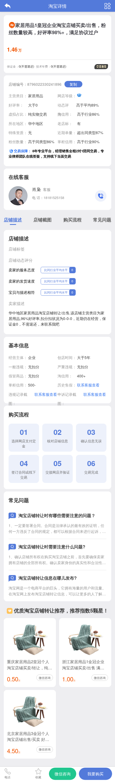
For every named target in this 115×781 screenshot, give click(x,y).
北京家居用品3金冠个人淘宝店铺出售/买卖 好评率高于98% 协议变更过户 (29, 739)
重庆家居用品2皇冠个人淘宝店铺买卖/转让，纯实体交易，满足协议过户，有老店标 (29, 670)
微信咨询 (45, 677)
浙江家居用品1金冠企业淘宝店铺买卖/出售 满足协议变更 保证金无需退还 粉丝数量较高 (84, 670)
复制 (73, 84)
